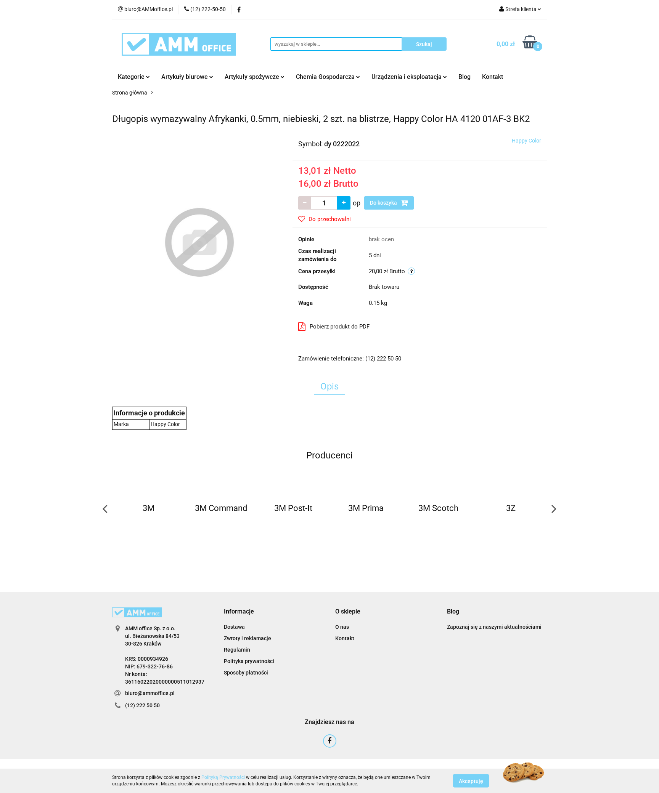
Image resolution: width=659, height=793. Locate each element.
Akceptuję (471, 781)
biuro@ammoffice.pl (150, 693)
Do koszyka (384, 203)
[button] (239, 612)
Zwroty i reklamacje (247, 638)
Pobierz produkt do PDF (340, 326)
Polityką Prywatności (223, 777)
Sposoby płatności (246, 673)
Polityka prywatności (249, 661)
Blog (464, 76)
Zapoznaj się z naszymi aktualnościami (494, 627)
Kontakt (492, 76)
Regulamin (237, 650)
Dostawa (234, 627)
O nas (342, 627)
